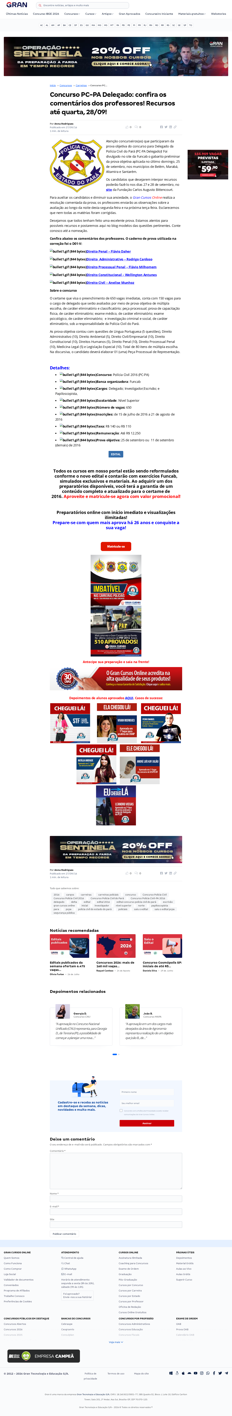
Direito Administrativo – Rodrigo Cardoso (119, 259)
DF (75, 25)
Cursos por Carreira (130, 1290)
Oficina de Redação (130, 1307)
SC (173, 25)
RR (162, 25)
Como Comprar (13, 1268)
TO (190, 25)
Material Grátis (185, 1263)
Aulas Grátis (183, 1274)
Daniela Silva (150, 970)
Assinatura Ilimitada (130, 1258)
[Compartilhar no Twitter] (165, 127)
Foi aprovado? (77, 1295)
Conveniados (11, 1285)
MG (99, 25)
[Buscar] (40, 6)
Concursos (71, 13)
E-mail (54, 1206)
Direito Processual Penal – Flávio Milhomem (121, 267)
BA (64, 25)
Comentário (57, 1151)
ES (81, 25)
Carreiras (81, 85)
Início (53, 85)
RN (150, 25)
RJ (145, 25)
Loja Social (10, 1274)
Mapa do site (141, 1373)
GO (87, 25)
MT (111, 25)
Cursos (89, 13)
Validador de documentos (19, 1279)
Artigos (106, 13)
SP (185, 25)
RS (168, 25)
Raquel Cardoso (104, 970)
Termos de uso (115, 1373)
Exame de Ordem (129, 1268)
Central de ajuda (73, 1258)
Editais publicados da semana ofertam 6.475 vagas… (67, 966)
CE (70, 25)
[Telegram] (226, 1373)
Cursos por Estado (129, 1296)
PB (123, 25)
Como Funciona (13, 1263)
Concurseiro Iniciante (159, 13)
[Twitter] (220, 1373)
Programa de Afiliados (17, 1290)
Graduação (125, 1274)
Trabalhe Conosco (14, 1296)
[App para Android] (189, 1373)
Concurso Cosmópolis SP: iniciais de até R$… (162, 964)
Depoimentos (184, 1258)
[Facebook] (214, 1373)
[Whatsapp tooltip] (208, 1373)
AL (47, 25)
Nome (54, 1193)
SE (179, 25)
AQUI (129, 698)
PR (139, 25)
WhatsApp (70, 1268)
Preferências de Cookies (18, 1301)
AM (52, 25)
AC (41, 25)
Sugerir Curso (184, 1279)
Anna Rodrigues (63, 123)
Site (52, 1219)
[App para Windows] (171, 1373)
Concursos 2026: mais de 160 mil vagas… (115, 964)
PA (118, 25)
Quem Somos (11, 1258)
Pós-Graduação (128, 1279)
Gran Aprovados (129, 13)
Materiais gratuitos (191, 13)
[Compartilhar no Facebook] (161, 127)
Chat (67, 1263)
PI (134, 25)
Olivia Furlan (57, 974)
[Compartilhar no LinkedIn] (170, 127)
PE (129, 25)
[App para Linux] (177, 1373)
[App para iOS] (183, 1373)
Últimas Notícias (17, 13)
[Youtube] (195, 1373)
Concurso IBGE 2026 (46, 13)
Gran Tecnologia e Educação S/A (93, 1394)
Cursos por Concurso (131, 1285)
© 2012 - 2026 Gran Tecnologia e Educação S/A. (36, 1373)
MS (105, 25)
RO (156, 25)
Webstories (218, 13)
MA (93, 25)
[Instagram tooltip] (202, 1373)
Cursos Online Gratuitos (132, 1312)
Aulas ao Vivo (183, 1268)
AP (58, 25)
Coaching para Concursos (133, 1263)
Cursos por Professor (131, 1301)
